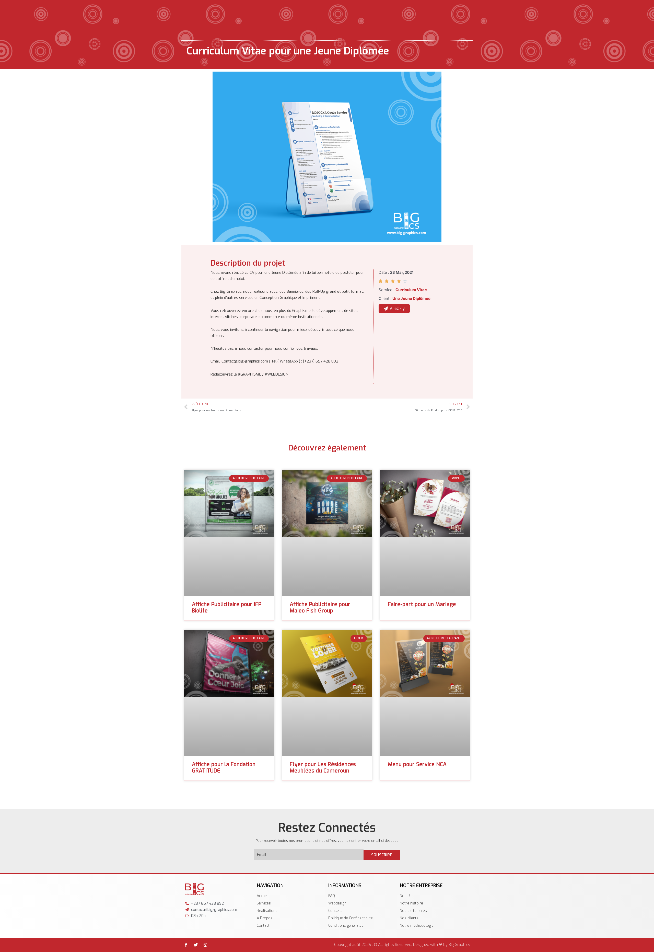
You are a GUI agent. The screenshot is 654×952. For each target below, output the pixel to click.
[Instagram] (205, 945)
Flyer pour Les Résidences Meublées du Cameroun (323, 767)
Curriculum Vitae (411, 289)
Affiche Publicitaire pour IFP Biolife (226, 607)
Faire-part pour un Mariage (422, 604)
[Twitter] (196, 945)
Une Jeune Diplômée (411, 298)
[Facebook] (186, 945)
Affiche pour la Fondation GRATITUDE (223, 767)
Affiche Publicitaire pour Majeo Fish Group (320, 607)
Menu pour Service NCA (417, 764)
